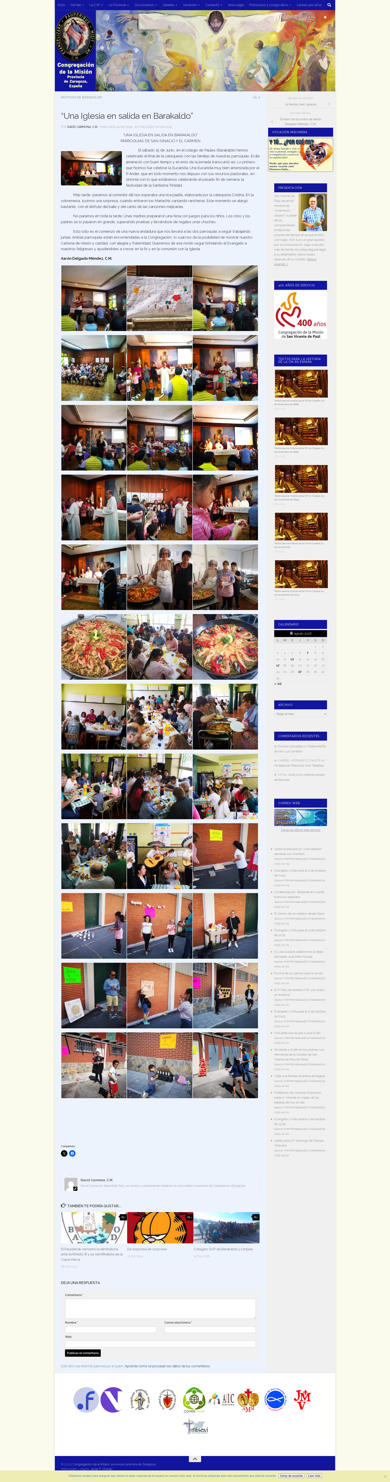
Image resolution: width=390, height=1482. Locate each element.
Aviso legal (236, 5)
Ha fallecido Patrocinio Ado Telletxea (299, 765)
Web (68, 1336)
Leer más (314, 1475)
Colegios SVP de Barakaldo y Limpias (223, 1249)
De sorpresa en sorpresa (147, 1249)
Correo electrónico (178, 1322)
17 (278, 665)
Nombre (71, 1322)
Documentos (144, 5)
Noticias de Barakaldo (81, 97)
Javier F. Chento (102, 1469)
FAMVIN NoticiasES (296, 858)
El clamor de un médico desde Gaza (299, 913)
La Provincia (117, 5)
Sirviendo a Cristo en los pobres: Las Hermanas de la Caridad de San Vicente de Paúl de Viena (299, 1054)
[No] (385, 1476)
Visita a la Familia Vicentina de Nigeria (299, 1076)
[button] (94, 298)
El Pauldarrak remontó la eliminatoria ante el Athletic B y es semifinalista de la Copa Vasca (92, 1254)
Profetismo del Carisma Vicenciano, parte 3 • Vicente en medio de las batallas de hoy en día (298, 1097)
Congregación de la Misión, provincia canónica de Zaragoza (114, 1464)
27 (300, 672)
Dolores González (290, 746)
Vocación (190, 5)
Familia (76, 5)
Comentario (74, 1295)
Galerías (168, 5)
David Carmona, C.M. (82, 127)
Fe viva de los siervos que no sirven (298, 973)
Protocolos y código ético (268, 5)
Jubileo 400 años (309, 5)
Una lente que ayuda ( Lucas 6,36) (297, 1033)
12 (292, 659)
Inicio (61, 5)
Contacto (212, 5)
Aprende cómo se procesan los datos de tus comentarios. (167, 1366)
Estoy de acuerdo (291, 1475)
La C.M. (95, 5)
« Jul (278, 684)
